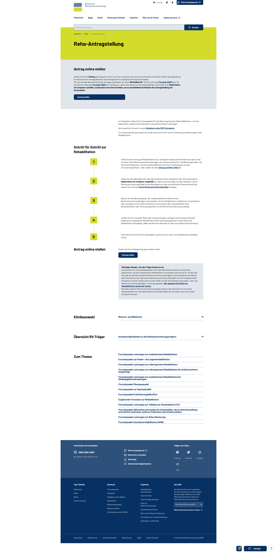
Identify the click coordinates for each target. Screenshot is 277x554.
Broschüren (111, 501)
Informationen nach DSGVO (117, 512)
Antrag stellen (83, 97)
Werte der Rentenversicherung (152, 513)
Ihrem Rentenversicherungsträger (154, 187)
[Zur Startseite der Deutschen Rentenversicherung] (90, 7)
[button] (158, 2)
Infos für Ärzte (146, 496)
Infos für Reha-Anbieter (150, 499)
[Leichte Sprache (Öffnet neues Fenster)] (172, 2)
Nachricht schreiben (137, 455)
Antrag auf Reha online (169, 167)
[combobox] (129, 27)
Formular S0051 (165, 82)
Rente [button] (100, 17)
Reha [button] (90, 17)
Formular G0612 (99, 85)
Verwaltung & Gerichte (149, 509)
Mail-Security (127, 538)
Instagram (199, 458)
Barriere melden (113, 508)
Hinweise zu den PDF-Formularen (160, 128)
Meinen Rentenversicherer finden (187, 510)
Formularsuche (113, 489)
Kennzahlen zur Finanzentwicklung (154, 517)
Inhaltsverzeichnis (110, 538)
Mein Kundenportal (189, 2)
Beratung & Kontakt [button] (116, 17)
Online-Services (171, 18)
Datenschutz (92, 538)
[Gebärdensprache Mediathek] (167, 2)
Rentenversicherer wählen (185, 504)
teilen (177, 470)
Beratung (132, 459)
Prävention (78, 17)
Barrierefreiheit (153, 538)
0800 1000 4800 (86, 452)
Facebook (177, 458)
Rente (76, 497)
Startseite (77, 34)
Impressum (78, 538)
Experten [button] (134, 17)
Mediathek (111, 493)
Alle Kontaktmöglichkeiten (139, 464)
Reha (86, 34)
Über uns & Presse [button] (151, 17)
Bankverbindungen (114, 504)
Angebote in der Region (116, 497)
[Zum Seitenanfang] (271, 548)
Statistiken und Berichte (150, 521)
